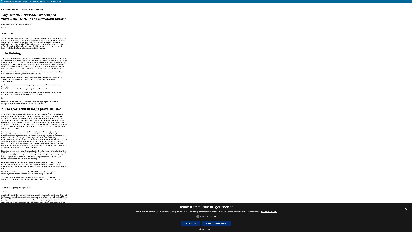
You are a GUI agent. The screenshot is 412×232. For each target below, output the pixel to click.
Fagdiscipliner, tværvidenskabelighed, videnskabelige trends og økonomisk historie (34, 2)
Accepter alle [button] (191, 223)
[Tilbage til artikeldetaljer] (1, 1)
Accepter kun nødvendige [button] (216, 224)
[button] (206, 229)
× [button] (405, 209)
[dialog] (206, 217)
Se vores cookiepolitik (269, 212)
